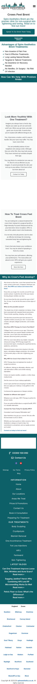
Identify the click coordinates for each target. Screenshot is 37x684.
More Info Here (18, 267)
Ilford (27, 676)
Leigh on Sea (8, 655)
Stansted (27, 669)
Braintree (29, 612)
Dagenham (13, 633)
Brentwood (11, 619)
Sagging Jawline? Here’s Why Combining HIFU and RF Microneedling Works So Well (18, 582)
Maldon (20, 655)
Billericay (18, 612)
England (15, 606)
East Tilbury (8, 640)
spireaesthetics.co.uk (25, 681)
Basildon (7, 612)
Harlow (18, 647)
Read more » (18, 574)
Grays (20, 640)
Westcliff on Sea (14, 676)
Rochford (18, 662)
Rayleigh (7, 662)
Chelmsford (7, 626)
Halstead (8, 647)
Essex (23, 606)
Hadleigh (30, 640)
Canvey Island (25, 619)
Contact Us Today (18, 174)
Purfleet (30, 655)
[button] (34, 6)
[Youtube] (21, 463)
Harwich (29, 647)
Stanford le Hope (13, 669)
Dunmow (25, 633)
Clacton (19, 626)
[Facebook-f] (16, 463)
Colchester (30, 626)
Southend (29, 662)
